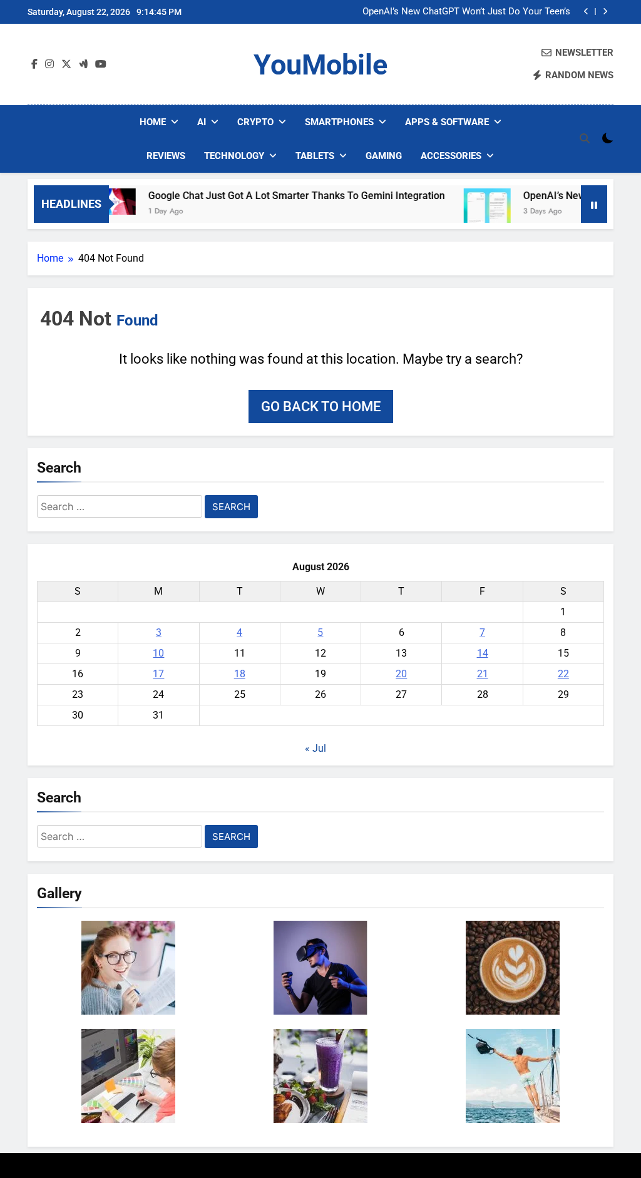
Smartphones (339, 122)
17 (158, 674)
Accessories (451, 155)
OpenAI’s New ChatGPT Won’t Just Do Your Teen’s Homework (466, 12)
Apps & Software (447, 122)
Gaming (384, 155)
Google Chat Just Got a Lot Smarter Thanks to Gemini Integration (279, 196)
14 (482, 653)
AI (201, 122)
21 (482, 674)
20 (401, 674)
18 (239, 674)
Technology (234, 155)
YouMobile (320, 64)
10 (158, 653)
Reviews (165, 155)
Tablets (314, 155)
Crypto (255, 122)
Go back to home (321, 406)
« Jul (315, 748)
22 (563, 674)
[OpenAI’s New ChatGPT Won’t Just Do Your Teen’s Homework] (470, 211)
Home (153, 122)
